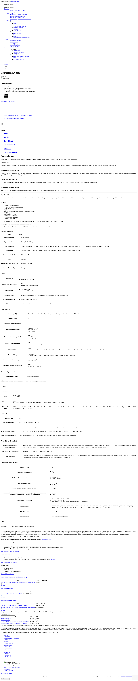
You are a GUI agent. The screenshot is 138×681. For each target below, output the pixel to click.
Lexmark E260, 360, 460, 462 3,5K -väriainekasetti (14, 605)
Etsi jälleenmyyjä (8, 652)
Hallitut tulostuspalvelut (16, 40)
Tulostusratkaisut (17, 34)
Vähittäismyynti (17, 30)
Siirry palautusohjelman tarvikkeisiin (10, 551)
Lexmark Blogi (8, 656)
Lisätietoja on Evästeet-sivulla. (129, 676)
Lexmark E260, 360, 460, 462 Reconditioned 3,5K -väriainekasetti (18, 607)
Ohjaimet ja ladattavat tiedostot (21, 56)
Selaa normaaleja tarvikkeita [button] (8, 600)
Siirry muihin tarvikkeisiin (7, 574)
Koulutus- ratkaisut (18, 27)
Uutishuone (7, 646)
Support (6, 641)
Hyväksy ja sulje (5, 678)
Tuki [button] (5, 47)
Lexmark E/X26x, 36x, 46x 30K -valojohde (12, 593)
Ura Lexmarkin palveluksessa (11, 638)
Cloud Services (17, 33)
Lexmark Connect (8, 643)
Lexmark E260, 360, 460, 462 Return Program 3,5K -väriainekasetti (18, 582)
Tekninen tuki (16, 50)
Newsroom (6, 653)
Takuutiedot (13, 43)
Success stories (7, 655)
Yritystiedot (7, 669)
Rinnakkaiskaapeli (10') (7, 618)
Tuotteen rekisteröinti (18, 52)
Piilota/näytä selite (46, 539)
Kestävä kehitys (8, 645)
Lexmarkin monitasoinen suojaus (21, 37)
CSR (5, 649)
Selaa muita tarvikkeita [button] (7, 588)
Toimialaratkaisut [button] (8, 20)
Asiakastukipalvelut (15, 46)
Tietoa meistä (7, 636)
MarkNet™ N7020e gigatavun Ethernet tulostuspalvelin (15, 621)
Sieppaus (15, 36)
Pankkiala (15, 23)
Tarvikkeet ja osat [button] (8, 13)
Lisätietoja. (53, 559)
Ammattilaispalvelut (15, 45)
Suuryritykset (13, 11)
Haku (5, 4)
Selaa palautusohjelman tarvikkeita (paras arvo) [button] (14, 577)
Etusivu (6, 64)
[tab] (70, 133)
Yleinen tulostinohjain (19, 58)
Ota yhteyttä (7, 639)
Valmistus (15, 29)
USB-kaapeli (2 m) (5, 620)
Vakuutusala (16, 24)
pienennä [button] (3, 585)
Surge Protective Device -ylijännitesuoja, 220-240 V (14, 623)
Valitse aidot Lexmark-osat (17, 17)
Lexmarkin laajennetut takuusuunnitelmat (20, 19)
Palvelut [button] (6, 39)
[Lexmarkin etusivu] (14, 1)
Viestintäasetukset (8, 648)
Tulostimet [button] (6, 9)
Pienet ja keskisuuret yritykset (17, 10)
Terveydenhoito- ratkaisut (19, 26)
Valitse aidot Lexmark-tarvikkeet (18, 14)
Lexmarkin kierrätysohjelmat (17, 16)
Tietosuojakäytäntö (8, 670)
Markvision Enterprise (19, 59)
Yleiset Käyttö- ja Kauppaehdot (12, 667)
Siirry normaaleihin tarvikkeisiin (9, 562)
